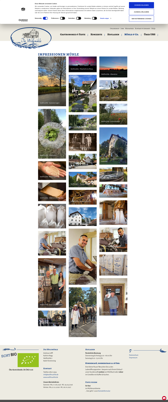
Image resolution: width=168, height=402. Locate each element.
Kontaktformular (104, 391)
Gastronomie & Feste (72, 34)
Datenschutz (133, 355)
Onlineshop (114, 28)
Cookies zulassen (141, 5)
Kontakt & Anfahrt (142, 28)
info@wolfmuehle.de (51, 375)
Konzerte (96, 34)
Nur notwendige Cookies (141, 18)
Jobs (122, 28)
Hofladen (113, 34)
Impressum (133, 358)
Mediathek (129, 28)
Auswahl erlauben (141, 12)
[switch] (62, 18)
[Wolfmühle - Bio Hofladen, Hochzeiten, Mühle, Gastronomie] (31, 37)
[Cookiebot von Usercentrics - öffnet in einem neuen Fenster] (23, 20)
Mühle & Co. (131, 34)
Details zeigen (104, 18)
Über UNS (149, 34)
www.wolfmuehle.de (50, 377)
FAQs (153, 28)
